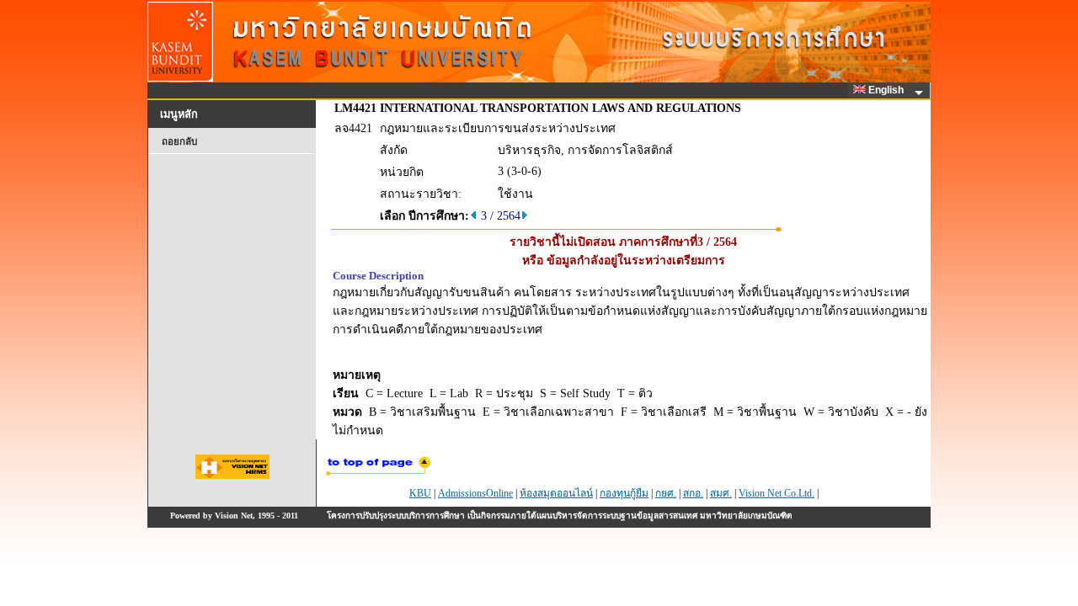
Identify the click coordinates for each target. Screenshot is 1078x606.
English (887, 90)
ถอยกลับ (179, 141)
